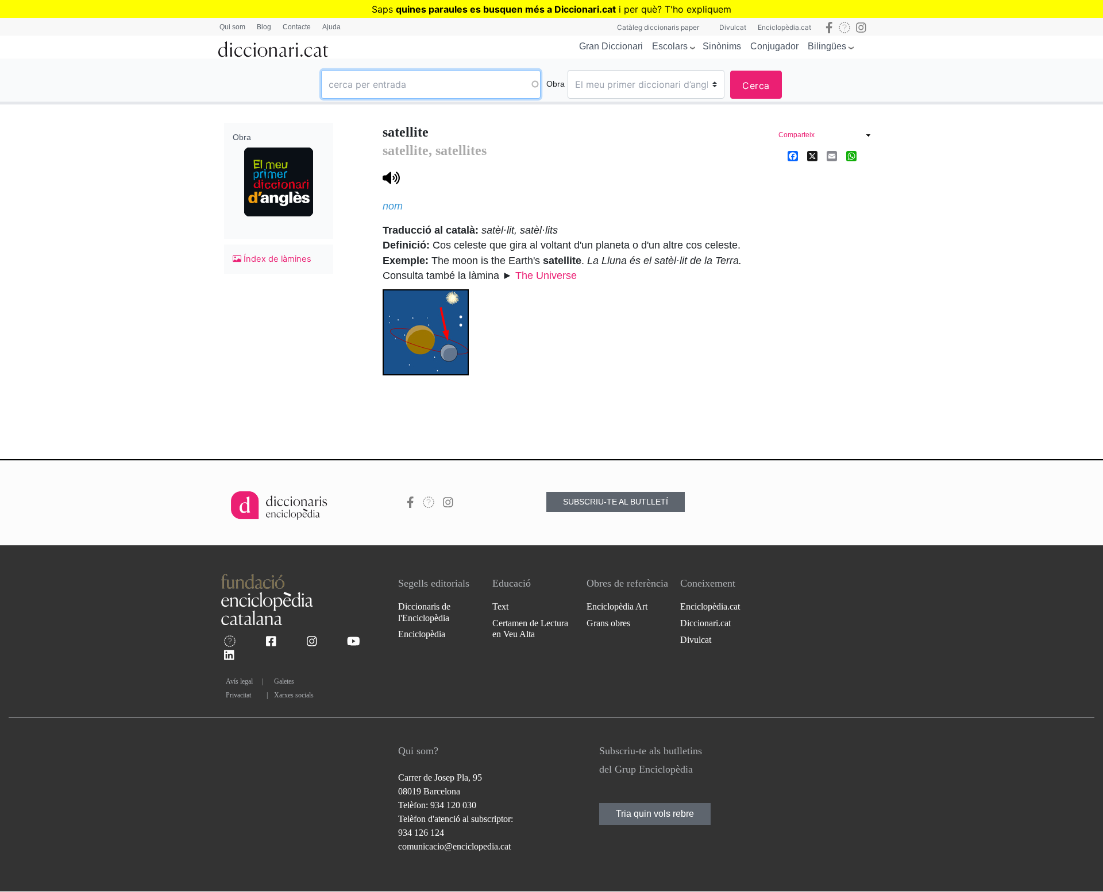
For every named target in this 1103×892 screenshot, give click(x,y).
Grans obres (608, 623)
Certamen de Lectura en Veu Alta (530, 628)
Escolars (670, 46)
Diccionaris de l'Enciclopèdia (424, 612)
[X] (812, 156)
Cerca (756, 85)
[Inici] (273, 47)
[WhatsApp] (851, 156)
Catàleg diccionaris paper (658, 27)
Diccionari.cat (705, 623)
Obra (555, 83)
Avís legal (239, 681)
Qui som (232, 27)
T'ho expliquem (698, 9)
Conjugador (774, 46)
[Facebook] (793, 156)
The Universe (546, 275)
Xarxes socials (294, 695)
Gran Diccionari (611, 46)
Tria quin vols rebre (655, 814)
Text (500, 606)
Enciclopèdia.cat (784, 27)
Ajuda (331, 27)
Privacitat (238, 695)
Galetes (284, 681)
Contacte (297, 27)
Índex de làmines (276, 259)
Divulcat (732, 27)
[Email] (832, 156)
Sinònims (722, 46)
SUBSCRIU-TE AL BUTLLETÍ (615, 501)
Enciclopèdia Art (617, 606)
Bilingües (827, 46)
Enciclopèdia (421, 634)
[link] (824, 136)
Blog (264, 27)
